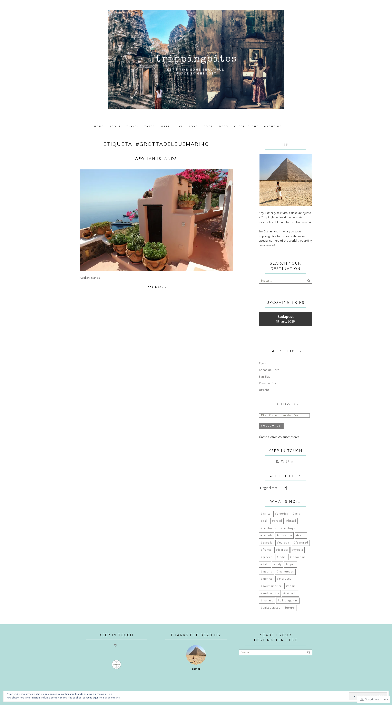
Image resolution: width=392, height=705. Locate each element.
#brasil (277, 521)
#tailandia (290, 593)
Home (99, 126)
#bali (264, 521)
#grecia (297, 549)
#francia (282, 549)
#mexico (267, 578)
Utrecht (264, 390)
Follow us (285, 404)
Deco (223, 126)
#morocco (284, 578)
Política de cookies (109, 697)
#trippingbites (288, 600)
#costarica (284, 535)
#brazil (291, 521)
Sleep (165, 126)
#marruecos (285, 571)
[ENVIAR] (309, 280)
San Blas (264, 376)
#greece (267, 557)
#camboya (288, 528)
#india (281, 557)
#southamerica (271, 586)
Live (179, 126)
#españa (267, 542)
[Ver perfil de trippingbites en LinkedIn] (292, 461)
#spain (291, 586)
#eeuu (301, 535)
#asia (296, 513)
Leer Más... (156, 287)
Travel (133, 126)
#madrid (266, 571)
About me (273, 126)
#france (266, 549)
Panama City (267, 383)
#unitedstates (270, 607)
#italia (265, 564)
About (115, 126)
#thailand (267, 600)
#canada (267, 535)
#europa (283, 542)
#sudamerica (270, 593)
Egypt (263, 363)
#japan (290, 564)
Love (193, 126)
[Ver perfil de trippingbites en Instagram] (282, 461)
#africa (266, 513)
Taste (150, 126)
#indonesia (298, 557)
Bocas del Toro (269, 370)
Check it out (246, 126)
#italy (278, 564)
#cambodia (268, 528)
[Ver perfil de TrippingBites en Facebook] (277, 461)
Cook (208, 126)
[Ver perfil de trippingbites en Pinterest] (287, 461)
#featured (301, 542)
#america (281, 513)
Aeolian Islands (156, 158)
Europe (290, 607)
